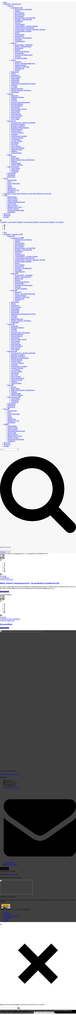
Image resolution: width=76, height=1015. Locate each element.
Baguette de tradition (18, 124)
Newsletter (7, 914)
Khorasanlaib (19, 53)
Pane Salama (15, 117)
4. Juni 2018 (9, 579)
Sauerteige (14, 172)
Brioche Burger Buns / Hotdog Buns (23, 160)
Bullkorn (17, 50)
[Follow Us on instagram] (4, 869)
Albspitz (17, 11)
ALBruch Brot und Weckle (23, 9)
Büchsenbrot (19, 48)
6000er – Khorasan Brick (23, 46)
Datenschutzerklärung (11, 916)
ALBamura (14, 95)
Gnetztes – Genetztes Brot (23, 19)
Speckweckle (19, 36)
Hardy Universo (12, 198)
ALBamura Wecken (17, 97)
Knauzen (18, 23)
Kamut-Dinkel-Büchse (22, 51)
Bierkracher (15, 72)
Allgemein (4, 619)
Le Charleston (15, 139)
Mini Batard (15, 143)
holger (4, 576)
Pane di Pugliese (16, 116)
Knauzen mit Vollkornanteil (23, 55)
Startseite (3, 552)
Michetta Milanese (17, 104)
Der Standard (19, 16)
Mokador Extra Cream (14, 207)
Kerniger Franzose (17, 138)
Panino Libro (15, 112)
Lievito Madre (15, 168)
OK (35, 1012)
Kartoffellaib (19, 21)
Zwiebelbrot (15, 92)
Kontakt (6, 217)
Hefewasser (15, 170)
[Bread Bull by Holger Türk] (27, 193)
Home (6, 913)
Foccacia (14, 100)
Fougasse (14, 134)
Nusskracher (15, 75)
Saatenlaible (15, 78)
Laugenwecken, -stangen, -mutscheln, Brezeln (30, 29)
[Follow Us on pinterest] (7, 869)
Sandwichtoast (16, 163)
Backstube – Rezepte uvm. (12, 4)
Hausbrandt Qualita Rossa (16, 202)
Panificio (10, 94)
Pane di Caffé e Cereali (19, 109)
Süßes (13, 60)
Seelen (17, 33)
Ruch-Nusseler (16, 77)
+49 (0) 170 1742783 (12, 788)
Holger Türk (13, 874)
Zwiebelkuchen (20, 41)
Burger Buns (15, 158)
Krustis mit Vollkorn (21, 58)
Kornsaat (18, 56)
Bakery (9, 155)
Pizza (9, 182)
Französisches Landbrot (19, 136)
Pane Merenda (16, 114)
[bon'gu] (16, 893)
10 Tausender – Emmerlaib (24, 45)
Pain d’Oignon (16, 146)
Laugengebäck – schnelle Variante (26, 26)
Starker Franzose (16, 149)
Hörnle (13, 73)
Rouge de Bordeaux (17, 148)
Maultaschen (11, 188)
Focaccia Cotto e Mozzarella (20, 102)
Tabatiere (14, 151)
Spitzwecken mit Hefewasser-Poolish (23, 83)
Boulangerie (11, 121)
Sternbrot (14, 85)
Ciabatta (14, 99)
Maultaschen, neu (13, 190)
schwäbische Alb (16, 7)
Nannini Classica (13, 209)
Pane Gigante (15, 111)
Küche (6, 178)
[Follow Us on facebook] (1, 869)
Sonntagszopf (19, 68)
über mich (7, 214)
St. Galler (14, 87)
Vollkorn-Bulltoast (17, 165)
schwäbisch (5, 578)
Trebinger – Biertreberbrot (23, 38)
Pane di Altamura (16, 105)
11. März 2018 (9, 620)
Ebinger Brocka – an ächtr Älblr (25, 18)
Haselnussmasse (20, 65)
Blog (5, 2)
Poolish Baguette (16, 129)
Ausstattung (11, 175)
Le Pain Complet (16, 141)
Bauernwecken (20, 14)
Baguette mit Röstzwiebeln (20, 128)
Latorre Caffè (11, 203)
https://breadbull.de (11, 864)
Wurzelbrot (18, 39)
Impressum (7, 918)
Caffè (5, 195)
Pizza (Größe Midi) (13, 183)
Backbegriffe (11, 173)
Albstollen (18, 62)
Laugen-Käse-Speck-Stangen (24, 28)
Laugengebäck (20, 24)
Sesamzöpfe (15, 80)
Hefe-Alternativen (13, 167)
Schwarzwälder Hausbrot (23, 31)
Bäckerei (10, 6)
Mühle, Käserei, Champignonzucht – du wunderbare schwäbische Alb (29, 583)
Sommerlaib (15, 82)
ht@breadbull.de (9, 863)
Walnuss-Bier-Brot (17, 89)
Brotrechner (11, 177)
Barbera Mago (12, 197)
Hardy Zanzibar (12, 200)
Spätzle (9, 187)
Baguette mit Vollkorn (18, 126)
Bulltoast (14, 161)
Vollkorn (13, 43)
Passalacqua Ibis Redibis (15, 210)
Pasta (9, 185)
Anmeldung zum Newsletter (9, 774)
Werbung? (7, 215)
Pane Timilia (15, 119)
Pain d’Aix (14, 144)
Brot (10, 619)
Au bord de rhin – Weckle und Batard (23, 122)
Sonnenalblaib (19, 34)
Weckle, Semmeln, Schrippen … (21, 90)
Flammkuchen (12, 180)
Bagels (13, 156)
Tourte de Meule (16, 153)
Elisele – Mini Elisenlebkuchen (25, 63)
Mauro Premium (12, 205)
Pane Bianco (15, 107)
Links (5, 919)
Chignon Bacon (16, 131)
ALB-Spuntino (19, 13)
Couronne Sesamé (17, 133)
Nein (39, 1012)
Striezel (17, 70)
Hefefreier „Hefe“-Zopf (22, 67)
